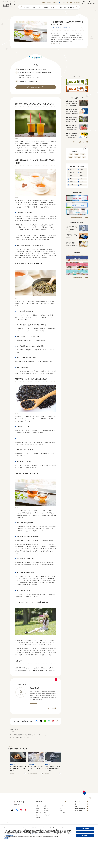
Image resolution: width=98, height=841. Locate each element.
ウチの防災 (38, 814)
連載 (71, 2)
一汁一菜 (61, 805)
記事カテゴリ (55, 2)
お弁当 (61, 808)
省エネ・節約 (63, 7)
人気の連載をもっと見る (79, 277)
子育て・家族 (46, 807)
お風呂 (46, 7)
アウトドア (46, 812)
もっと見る (51, 708)
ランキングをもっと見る (79, 142)
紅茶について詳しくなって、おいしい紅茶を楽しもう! (32, 69)
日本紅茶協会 (33, 703)
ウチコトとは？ (76, 2)
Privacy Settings (85, 828)
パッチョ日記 (46, 815)
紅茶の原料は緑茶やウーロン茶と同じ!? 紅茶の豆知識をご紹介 (34, 72)
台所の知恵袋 (54, 27)
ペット (45, 805)
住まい (54, 7)
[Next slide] (77, 7)
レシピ (62, 2)
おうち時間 (46, 810)
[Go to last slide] (21, 7)
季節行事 (46, 808)
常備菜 (61, 810)
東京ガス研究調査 (47, 814)
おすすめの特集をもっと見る (78, 217)
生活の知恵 (72, 7)
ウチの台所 (61, 27)
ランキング (77, 801)
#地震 (76, 154)
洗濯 (40, 7)
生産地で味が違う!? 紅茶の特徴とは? (27, 81)
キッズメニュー (63, 812)
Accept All (84, 835)
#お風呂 (70, 157)
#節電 (84, 157)
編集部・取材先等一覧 (80, 808)
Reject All (85, 832)
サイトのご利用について (20, 737)
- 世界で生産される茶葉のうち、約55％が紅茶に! (29, 78)
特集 (68, 2)
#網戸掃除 (77, 157)
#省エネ (82, 154)
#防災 (71, 154)
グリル (61, 807)
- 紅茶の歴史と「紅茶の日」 (24, 75)
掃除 (34, 7)
